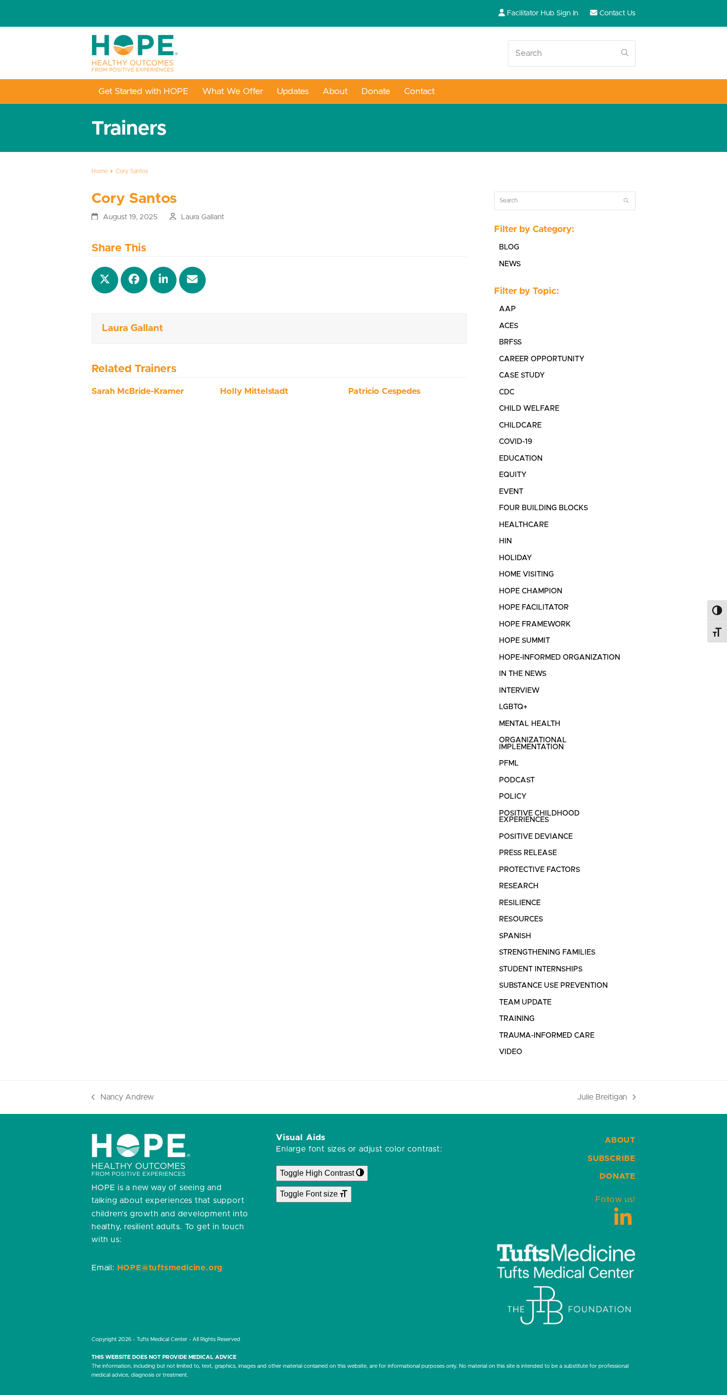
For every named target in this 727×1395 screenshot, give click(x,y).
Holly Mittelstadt (254, 391)
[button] (104, 280)
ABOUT (620, 1140)
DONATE (617, 1176)
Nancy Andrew (122, 1098)
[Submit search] (625, 53)
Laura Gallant (202, 217)
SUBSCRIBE (612, 1158)
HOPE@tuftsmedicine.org (170, 1268)
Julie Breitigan (602, 1098)
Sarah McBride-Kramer (137, 391)
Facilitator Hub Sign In (542, 13)
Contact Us (617, 13)
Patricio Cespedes (384, 391)
